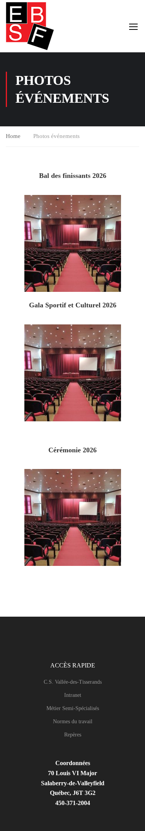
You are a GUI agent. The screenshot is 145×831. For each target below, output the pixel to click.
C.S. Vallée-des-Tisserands (73, 682)
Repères (72, 735)
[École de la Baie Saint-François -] (32, 26)
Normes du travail (72, 721)
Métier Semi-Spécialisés (72, 708)
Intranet (72, 695)
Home (13, 136)
